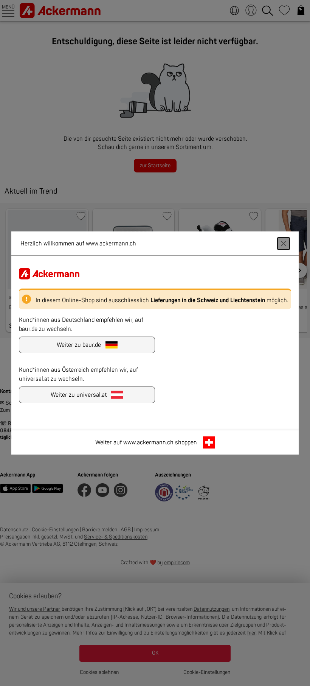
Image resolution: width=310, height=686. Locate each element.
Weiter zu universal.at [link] (79, 395)
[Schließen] (283, 243)
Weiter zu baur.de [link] (79, 345)
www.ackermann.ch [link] (148, 442)
